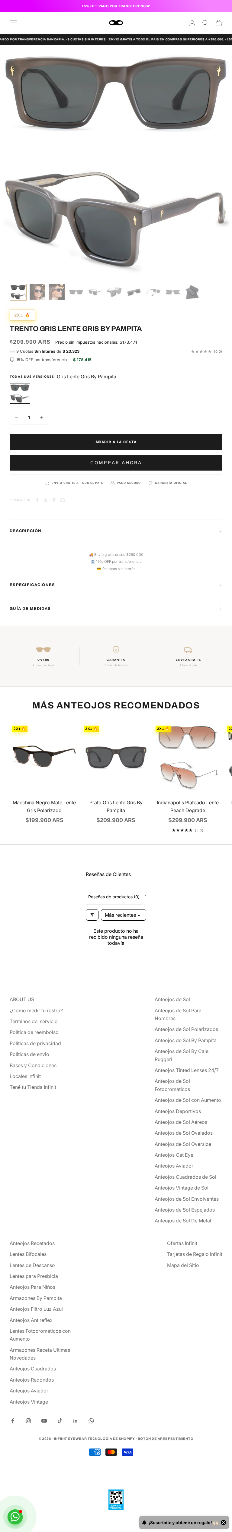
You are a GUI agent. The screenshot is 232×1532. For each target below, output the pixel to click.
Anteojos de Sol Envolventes (187, 1199)
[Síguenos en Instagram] (28, 1421)
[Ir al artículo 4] (76, 292)
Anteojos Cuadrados (33, 1369)
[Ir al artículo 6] (114, 292)
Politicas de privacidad (35, 1043)
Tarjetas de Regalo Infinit (194, 1254)
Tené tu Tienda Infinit (33, 1087)
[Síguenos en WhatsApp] (91, 1421)
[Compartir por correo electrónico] (62, 500)
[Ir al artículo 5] (95, 292)
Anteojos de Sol (172, 999)
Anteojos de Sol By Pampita (186, 1040)
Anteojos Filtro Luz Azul (36, 1309)
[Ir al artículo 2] (37, 292)
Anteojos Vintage (29, 1402)
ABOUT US (22, 999)
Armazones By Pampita (36, 1298)
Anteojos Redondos (32, 1380)
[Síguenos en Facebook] (13, 1421)
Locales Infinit (25, 1076)
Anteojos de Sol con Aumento (188, 1100)
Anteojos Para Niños (32, 1287)
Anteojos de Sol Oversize (183, 1144)
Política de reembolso (34, 1032)
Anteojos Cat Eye (174, 1155)
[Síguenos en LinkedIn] (75, 1421)
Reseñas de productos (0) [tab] (114, 896)
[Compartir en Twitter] (45, 500)
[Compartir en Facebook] (37, 500)
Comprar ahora (116, 462)
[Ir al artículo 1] (18, 292)
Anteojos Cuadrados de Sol (185, 1177)
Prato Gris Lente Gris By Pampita (116, 806)
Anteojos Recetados (32, 1243)
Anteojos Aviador (174, 1166)
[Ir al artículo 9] (172, 292)
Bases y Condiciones (33, 1065)
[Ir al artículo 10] (192, 292)
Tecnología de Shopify (111, 1438)
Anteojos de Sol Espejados (185, 1210)
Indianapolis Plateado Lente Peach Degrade (188, 806)
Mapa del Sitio (183, 1265)
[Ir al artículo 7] (134, 292)
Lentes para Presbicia (34, 1276)
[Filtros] (92, 915)
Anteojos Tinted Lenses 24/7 (187, 1070)
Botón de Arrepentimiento (165, 1438)
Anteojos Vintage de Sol (181, 1188)
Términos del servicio (34, 1021)
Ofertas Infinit (182, 1243)
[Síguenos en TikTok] (60, 1421)
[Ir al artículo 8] (153, 292)
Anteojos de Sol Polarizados (186, 1029)
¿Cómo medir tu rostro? (36, 1010)
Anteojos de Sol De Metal (183, 1221)
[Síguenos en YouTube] (44, 1421)
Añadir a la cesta (116, 442)
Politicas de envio (29, 1054)
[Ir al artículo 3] (56, 292)
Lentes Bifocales (28, 1254)
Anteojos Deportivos (178, 1111)
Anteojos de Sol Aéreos (181, 1122)
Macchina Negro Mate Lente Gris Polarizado (44, 806)
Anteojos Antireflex (31, 1320)
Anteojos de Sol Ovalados (184, 1133)
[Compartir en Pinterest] (54, 500)
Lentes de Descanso (32, 1265)
